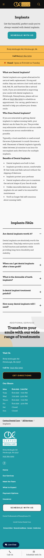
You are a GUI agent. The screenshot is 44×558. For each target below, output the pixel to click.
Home (5, 470)
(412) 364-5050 (25, 56)
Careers (29, 528)
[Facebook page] (4, 463)
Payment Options (10, 493)
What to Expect (9, 487)
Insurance (7, 499)
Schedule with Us (22, 35)
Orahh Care (37, 528)
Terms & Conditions (20, 528)
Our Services (8, 476)
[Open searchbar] (38, 4)
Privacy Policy (8, 528)
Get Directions (22, 375)
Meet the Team (9, 481)
